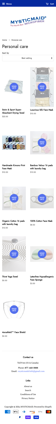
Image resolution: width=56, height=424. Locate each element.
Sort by (5, 53)
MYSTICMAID (27, 406)
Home (4, 40)
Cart (52, 4)
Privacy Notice (28, 398)
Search (28, 390)
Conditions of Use (28, 394)
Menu (9, 3)
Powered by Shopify (43, 406)
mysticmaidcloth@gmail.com (31, 371)
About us (28, 386)
